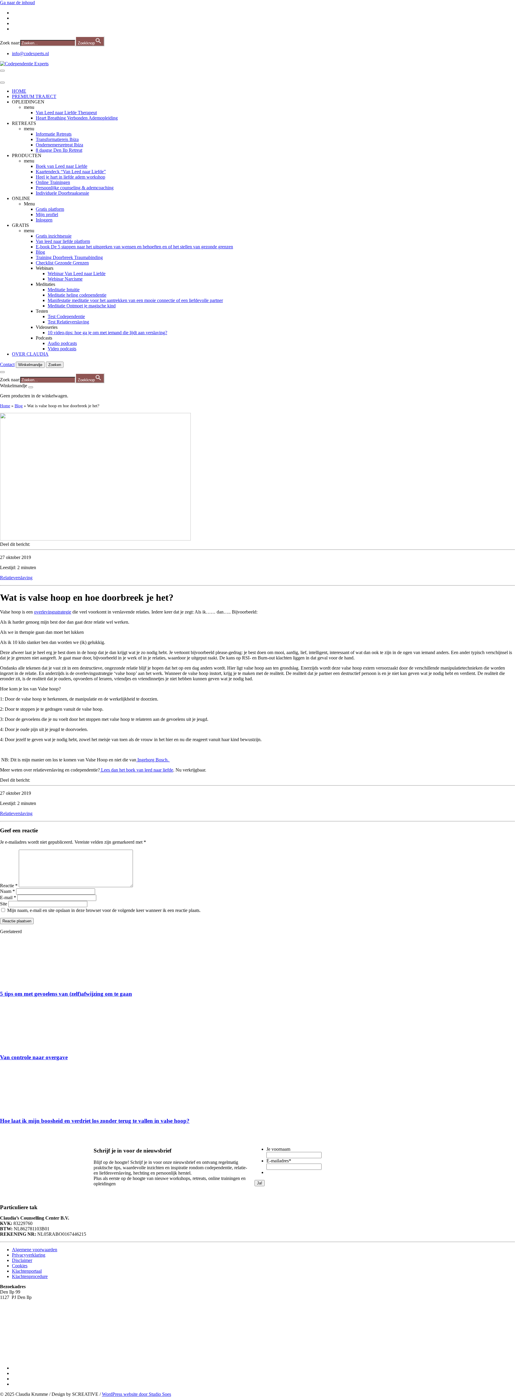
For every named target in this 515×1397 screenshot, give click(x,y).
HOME (19, 91)
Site (3, 903)
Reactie (9, 885)
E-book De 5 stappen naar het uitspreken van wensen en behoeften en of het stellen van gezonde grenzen (134, 246)
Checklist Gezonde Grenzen (62, 262)
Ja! (259, 1183)
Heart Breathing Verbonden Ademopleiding (77, 117)
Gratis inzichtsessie (54, 235)
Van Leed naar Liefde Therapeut (66, 112)
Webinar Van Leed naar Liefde (77, 273)
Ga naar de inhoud (17, 2)
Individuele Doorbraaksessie (62, 193)
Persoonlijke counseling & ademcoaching (75, 187)
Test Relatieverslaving (68, 321)
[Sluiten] (30, 387)
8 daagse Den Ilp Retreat (59, 150)
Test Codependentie (66, 316)
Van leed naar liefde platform (63, 241)
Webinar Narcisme (65, 278)
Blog (40, 252)
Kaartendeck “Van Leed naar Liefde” (71, 171)
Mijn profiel (47, 214)
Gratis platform (50, 209)
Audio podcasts (62, 343)
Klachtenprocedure (30, 1276)
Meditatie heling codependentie (77, 295)
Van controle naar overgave (34, 1057)
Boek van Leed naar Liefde (61, 166)
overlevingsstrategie (52, 611)
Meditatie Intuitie (64, 289)
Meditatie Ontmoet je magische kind (82, 305)
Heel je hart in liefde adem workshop (70, 176)
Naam (7, 891)
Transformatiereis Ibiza (57, 139)
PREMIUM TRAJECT (34, 96)
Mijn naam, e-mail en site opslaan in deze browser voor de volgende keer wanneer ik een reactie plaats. (104, 910)
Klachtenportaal (27, 1270)
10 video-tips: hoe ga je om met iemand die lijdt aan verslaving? (107, 332)
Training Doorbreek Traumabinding (69, 257)
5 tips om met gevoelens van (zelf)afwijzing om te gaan (66, 994)
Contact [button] (7, 364)
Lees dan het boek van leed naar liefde (136, 769)
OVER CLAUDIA (30, 354)
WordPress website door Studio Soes (136, 1394)
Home (5, 405)
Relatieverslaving (16, 577)
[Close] (2, 82)
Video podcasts (62, 348)
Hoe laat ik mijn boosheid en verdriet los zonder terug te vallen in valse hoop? (95, 1121)
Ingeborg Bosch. (153, 759)
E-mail (8, 897)
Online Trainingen (53, 182)
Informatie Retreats (54, 134)
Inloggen (44, 219)
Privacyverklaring (28, 1254)
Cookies (19, 1265)
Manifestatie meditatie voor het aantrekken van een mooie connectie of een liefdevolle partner (135, 300)
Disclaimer (22, 1260)
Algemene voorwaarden (34, 1249)
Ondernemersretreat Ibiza (59, 144)
